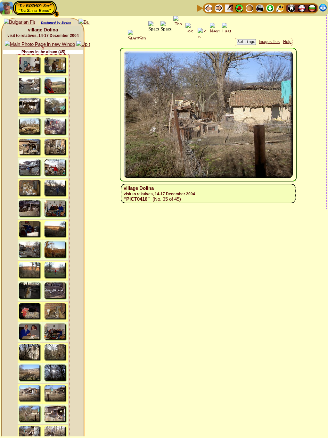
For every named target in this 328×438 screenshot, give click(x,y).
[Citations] (239, 8)
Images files (269, 41)
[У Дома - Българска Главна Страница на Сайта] (312, 8)
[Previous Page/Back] (208, 8)
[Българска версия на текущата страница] (19, 22)
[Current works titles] (249, 8)
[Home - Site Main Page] (291, 8)
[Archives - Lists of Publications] (229, 8)
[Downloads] (270, 8)
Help (287, 41)
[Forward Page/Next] (219, 8)
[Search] (280, 8)
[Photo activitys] (260, 8)
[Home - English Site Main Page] (302, 8)
